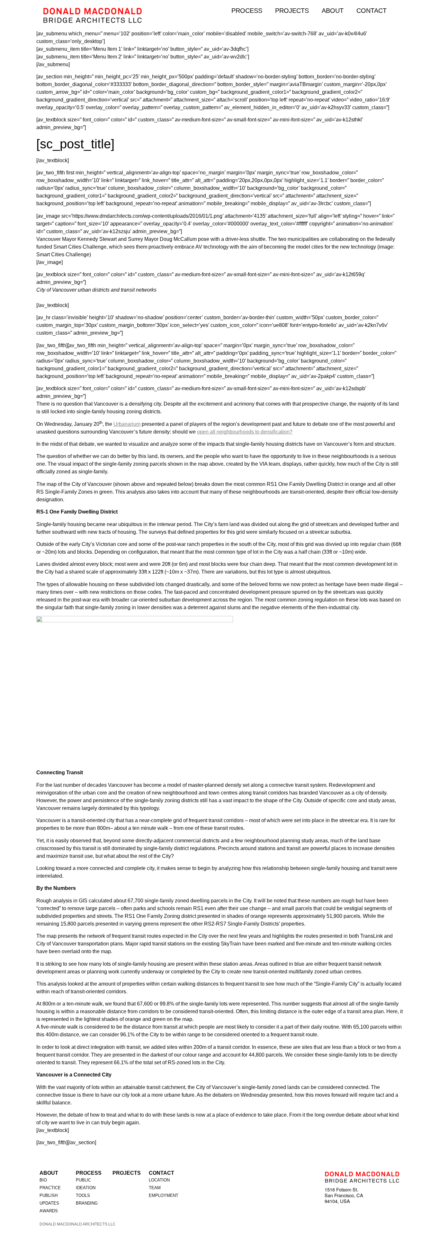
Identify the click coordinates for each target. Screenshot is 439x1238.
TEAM (155, 1187)
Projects (126, 1173)
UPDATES (49, 1203)
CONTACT (371, 10)
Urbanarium (126, 424)
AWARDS (49, 1210)
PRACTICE (50, 1187)
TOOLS (83, 1195)
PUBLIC (83, 1180)
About (49, 1173)
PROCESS (246, 10)
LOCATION (159, 1180)
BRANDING (87, 1203)
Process (89, 1173)
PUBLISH (49, 1195)
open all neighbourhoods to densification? (244, 432)
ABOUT (333, 10)
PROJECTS (292, 10)
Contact (161, 1173)
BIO (43, 1180)
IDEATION (85, 1187)
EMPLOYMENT (163, 1195)
